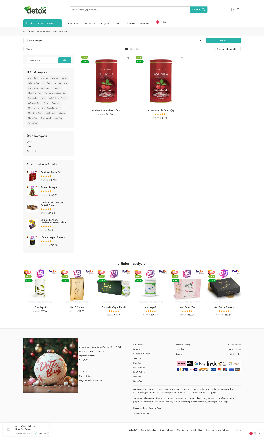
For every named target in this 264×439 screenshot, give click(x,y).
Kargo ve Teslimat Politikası (90, 380)
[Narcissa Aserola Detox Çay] (160, 80)
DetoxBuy (83, 371)
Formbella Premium (141, 353)
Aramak (196, 9)
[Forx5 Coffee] (77, 286)
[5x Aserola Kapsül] (32, 191)
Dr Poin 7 (57, 88)
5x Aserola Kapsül (49, 187)
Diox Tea (45, 88)
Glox (46, 103)
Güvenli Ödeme (86, 375)
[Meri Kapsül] (150, 286)
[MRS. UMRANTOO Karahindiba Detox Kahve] (32, 223)
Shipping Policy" (155, 407)
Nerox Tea (32, 117)
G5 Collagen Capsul (58, 98)
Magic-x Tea (33, 108)
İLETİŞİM (131, 23)
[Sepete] (233, 10)
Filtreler (29, 49)
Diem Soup (33, 88)
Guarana (55, 103)
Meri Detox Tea (34, 113)
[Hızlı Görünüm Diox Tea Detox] (48, 433)
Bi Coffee (46, 83)
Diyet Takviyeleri (33, 151)
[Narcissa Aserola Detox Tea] (106, 80)
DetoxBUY (83, 360)
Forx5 (43, 98)
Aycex (64, 78)
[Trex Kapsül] (40, 286)
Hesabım (237, 429)
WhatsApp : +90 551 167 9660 (92, 351)
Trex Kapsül (46, 117)
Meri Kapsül (50, 113)
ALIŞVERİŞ (105, 23)
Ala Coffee (33, 78)
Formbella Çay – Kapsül (114, 307)
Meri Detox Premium (51, 108)
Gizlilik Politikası (166, 429)
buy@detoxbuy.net (86, 355)
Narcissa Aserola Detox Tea (106, 110)
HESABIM (144, 23)
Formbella (32, 98)
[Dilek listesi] (127, 58)
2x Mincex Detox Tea (51, 172)
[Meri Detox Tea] (187, 286)
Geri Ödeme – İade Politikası (189, 429)
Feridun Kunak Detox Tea (55, 93)
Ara (65, 60)
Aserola (55, 78)
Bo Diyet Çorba (60, 83)
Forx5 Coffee (77, 307)
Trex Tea (58, 117)
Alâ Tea (44, 78)
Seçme (223, 40)
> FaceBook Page (141, 413)
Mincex (62, 113)
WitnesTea (32, 122)
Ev (24, 31)
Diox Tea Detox (23, 429)
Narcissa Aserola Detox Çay (160, 110)
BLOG (119, 23)
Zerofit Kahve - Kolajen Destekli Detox (52, 203)
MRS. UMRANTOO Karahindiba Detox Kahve (53, 221)
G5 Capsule (138, 344)
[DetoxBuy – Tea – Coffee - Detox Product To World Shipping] (34, 10)
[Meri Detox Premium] (224, 286)
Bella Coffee (33, 83)
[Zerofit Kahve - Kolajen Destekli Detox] (32, 206)
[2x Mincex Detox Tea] (32, 176)
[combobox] (113, 40)
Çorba (29, 141)
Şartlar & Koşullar (148, 429)
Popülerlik (231, 49)
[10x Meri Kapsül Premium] (32, 241)
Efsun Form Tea (34, 93)
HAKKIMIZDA (89, 23)
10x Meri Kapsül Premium (53, 237)
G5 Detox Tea (34, 103)
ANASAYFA (73, 23)
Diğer (29, 146)
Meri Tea (137, 376)
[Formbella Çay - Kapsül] (114, 286)
